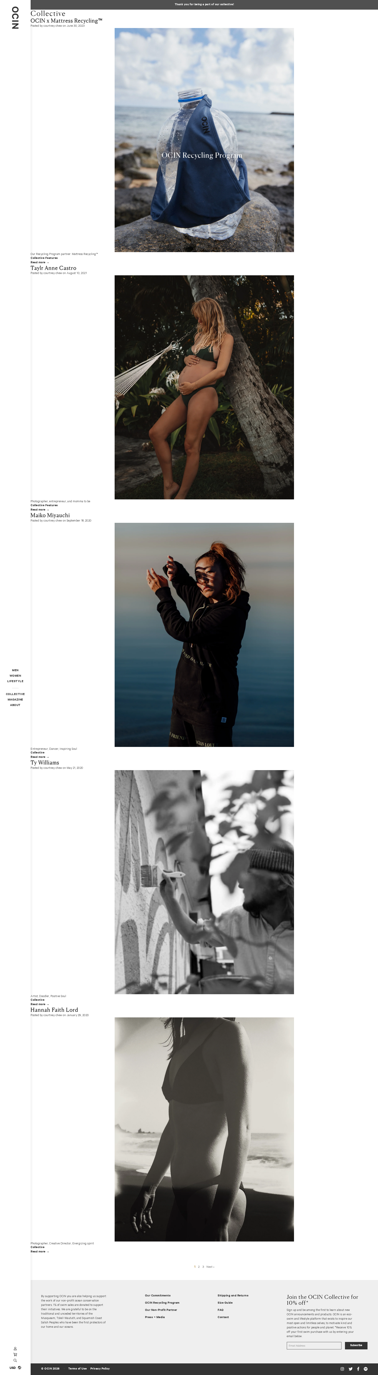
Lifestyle (15, 681)
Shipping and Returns (233, 1296)
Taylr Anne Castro (54, 268)
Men (15, 670)
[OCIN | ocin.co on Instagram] (343, 1369)
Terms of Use (77, 1369)
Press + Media (155, 1317)
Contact (223, 1317)
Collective (15, 694)
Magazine (15, 700)
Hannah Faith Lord (54, 1010)
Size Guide (225, 1303)
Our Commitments (158, 1296)
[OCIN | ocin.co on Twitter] (351, 1369)
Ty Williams (45, 762)
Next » (210, 1266)
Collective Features (44, 258)
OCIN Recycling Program (162, 1303)
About (15, 705)
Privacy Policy (100, 1369)
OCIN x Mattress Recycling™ (67, 21)
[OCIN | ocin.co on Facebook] (358, 1369)
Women (15, 676)
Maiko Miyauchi (50, 515)
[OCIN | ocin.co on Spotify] (366, 1369)
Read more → (40, 262)
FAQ (221, 1310)
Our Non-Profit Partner (161, 1310)
